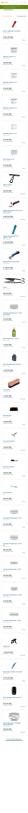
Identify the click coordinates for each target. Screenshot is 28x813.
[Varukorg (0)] (21, 2)
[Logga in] (17, 2)
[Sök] (13, 2)
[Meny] (24, 2)
